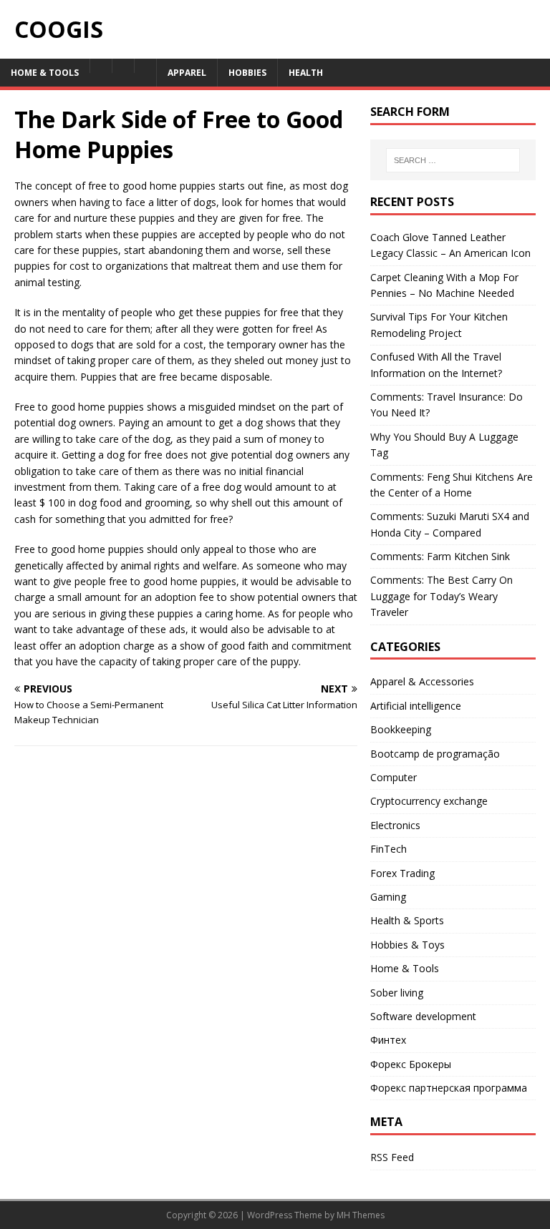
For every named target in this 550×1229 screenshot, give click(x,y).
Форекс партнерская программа (448, 1088)
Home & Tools (404, 968)
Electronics (395, 825)
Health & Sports (407, 920)
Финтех (388, 1040)
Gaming (388, 897)
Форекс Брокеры (410, 1064)
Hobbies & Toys (407, 944)
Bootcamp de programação (435, 753)
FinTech (388, 849)
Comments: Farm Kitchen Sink (440, 556)
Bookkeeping (400, 729)
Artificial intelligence (415, 706)
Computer (393, 777)
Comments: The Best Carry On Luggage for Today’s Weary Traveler (441, 596)
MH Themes (361, 1215)
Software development (423, 1016)
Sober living (396, 992)
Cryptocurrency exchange (429, 801)
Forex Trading (402, 873)
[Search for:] (453, 160)
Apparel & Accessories (422, 681)
